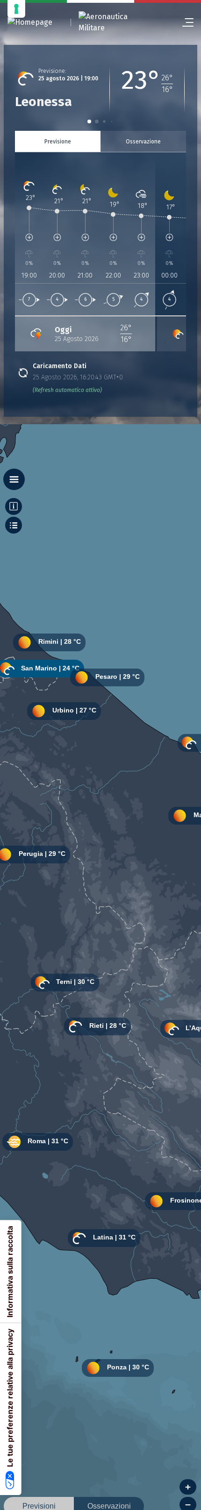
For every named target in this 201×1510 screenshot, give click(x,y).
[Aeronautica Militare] (115, 22)
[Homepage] (29, 22)
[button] (89, 121)
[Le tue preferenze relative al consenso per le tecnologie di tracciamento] (16, 9)
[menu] (184, 22)
